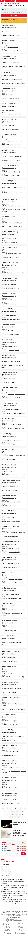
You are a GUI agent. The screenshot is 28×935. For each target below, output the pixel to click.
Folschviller (12, 361)
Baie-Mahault (11, 175)
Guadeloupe (19, 175)
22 (12, 811)
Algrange (10, 47)
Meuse (14, 315)
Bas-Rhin (17, 35)
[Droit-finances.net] (20, 927)
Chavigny (10, 532)
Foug (9, 79)
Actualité (5, 846)
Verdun (10, 315)
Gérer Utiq (24, 914)
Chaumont (11, 502)
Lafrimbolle (11, 62)
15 (18, 808)
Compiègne (12, 724)
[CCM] (20, 924)
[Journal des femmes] (7, 924)
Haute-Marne (18, 502)
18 (21, 808)
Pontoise (11, 398)
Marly (10, 646)
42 (22, 814)
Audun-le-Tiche (12, 156)
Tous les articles (11, 912)
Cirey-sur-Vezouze (13, 66)
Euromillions (5, 877)
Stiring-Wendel (12, 440)
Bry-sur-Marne (13, 475)
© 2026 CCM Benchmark (14, 917)
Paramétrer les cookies (16, 914)
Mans (11, 505)
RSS (17, 912)
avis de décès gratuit (19, 19)
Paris (10, 125)
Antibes (11, 51)
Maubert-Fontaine (13, 736)
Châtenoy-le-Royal (14, 365)
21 (9, 811)
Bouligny (11, 536)
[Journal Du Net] (7, 927)
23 (15, 811)
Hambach (11, 346)
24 (19, 811)
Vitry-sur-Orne (12, 688)
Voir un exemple (21, 846)
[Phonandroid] (20, 933)
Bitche (10, 242)
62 (18, 817)
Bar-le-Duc (11, 334)
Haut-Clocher (11, 300)
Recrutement (21, 912)
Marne (15, 740)
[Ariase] (7, 933)
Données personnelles (6, 914)
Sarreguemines (12, 223)
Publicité (25, 911)
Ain (18, 459)
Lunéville (11, 83)
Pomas (4, 868)
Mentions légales (10, 915)
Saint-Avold (12, 172)
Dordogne (17, 129)
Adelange (11, 755)
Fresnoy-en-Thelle (13, 160)
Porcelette (11, 409)
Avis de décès (7, 3)
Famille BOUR (16, 3)
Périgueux (11, 129)
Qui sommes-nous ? (5, 911)
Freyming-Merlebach (14, 413)
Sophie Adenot (6, 870)
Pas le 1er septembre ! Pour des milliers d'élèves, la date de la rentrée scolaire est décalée (13, 881)
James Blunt (5, 866)
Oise (20, 160)
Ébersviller (11, 563)
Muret (10, 319)
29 (15, 814)
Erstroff (9, 657)
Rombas (10, 269)
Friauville (11, 610)
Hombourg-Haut (13, 579)
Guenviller (11, 548)
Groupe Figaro (18, 915)
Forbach (11, 257)
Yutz (10, 95)
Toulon (10, 378)
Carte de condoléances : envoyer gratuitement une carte (19, 822)
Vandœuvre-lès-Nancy (14, 209)
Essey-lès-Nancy (12, 187)
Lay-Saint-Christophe (14, 771)
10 (15, 808)
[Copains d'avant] (7, 930)
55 (12, 817)
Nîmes (11, 630)
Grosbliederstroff (12, 253)
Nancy (9, 141)
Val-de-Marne (20, 475)
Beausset (11, 788)
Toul (9, 145)
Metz (9, 110)
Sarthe (15, 505)
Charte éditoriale (18, 911)
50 (9, 817)
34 (19, 814)
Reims (11, 740)
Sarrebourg (12, 303)
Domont (11, 521)
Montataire (11, 721)
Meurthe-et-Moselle (16, 79)
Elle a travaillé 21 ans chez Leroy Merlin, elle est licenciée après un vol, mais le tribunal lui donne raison (14, 887)
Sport (4, 848)
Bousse (10, 284)
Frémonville (11, 704)
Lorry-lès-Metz (12, 114)
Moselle (16, 47)
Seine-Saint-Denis (20, 394)
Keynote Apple (6, 874)
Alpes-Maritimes (17, 51)
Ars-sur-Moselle (12, 627)
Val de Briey (12, 613)
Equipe (12, 911)
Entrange (11, 803)
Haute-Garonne (17, 319)
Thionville (11, 98)
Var (14, 378)
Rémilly (11, 444)
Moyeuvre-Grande (14, 273)
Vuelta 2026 (5, 876)
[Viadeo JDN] (20, 930)
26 (5, 814)
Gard (14, 630)
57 (15, 817)
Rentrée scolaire (6, 872)
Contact (5, 912)
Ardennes (21, 736)
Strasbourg (11, 35)
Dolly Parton (5, 864)
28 (12, 814)
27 (9, 814)
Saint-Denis (11, 394)
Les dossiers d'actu (8, 850)
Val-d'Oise (16, 398)
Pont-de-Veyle (12, 459)
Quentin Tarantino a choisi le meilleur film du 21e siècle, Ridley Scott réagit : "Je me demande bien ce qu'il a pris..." (14, 901)
